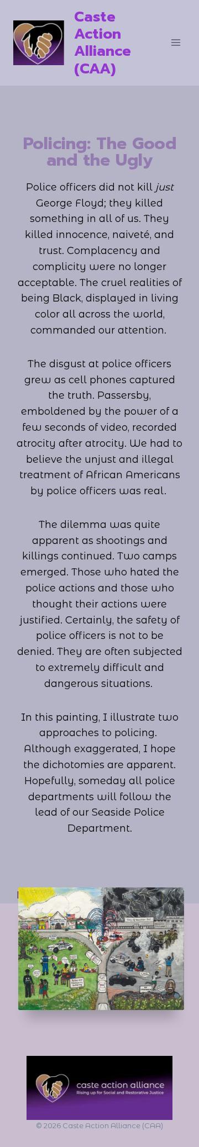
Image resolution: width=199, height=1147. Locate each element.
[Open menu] (175, 42)
